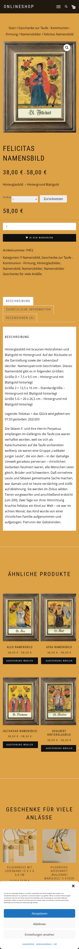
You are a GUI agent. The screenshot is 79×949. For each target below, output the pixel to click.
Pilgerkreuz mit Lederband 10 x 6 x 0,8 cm (19, 871)
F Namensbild (30, 257)
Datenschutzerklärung (44, 944)
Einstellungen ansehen (39, 934)
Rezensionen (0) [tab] (20, 318)
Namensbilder (31, 34)
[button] (73, 886)
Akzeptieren (39, 913)
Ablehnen (39, 924)
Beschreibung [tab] (18, 301)
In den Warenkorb (41, 237)
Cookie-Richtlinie (28, 944)
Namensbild (11, 268)
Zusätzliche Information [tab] (28, 309)
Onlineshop (19, 6)
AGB (55, 944)
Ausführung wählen (19, 661)
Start (12, 28)
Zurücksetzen (53, 199)
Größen (7, 197)
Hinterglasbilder (48, 263)
